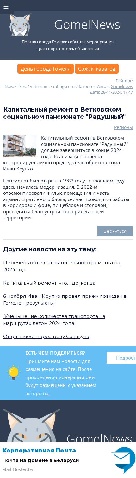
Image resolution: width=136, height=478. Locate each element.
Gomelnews (122, 86)
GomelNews (87, 24)
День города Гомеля (46, 68)
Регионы (123, 127)
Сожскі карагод (96, 68)
